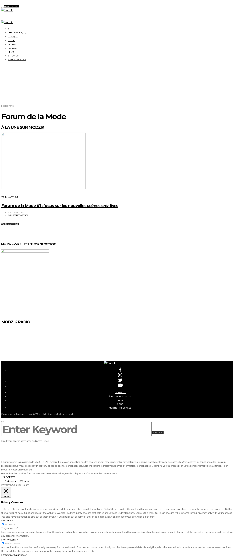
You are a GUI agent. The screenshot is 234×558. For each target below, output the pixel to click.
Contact (120, 392)
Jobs (120, 404)
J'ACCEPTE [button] (8, 477)
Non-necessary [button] (9, 539)
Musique (13, 36)
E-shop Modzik (17, 59)
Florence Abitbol (19, 215)
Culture (13, 48)
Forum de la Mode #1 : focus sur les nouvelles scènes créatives (59, 205)
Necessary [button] (7, 520)
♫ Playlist (14, 56)
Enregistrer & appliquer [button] (14, 554)
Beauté (12, 44)
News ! (11, 52)
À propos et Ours (120, 396)
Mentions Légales (120, 408)
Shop (120, 400)
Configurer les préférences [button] (16, 481)
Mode (11, 40)
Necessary (10, 524)
